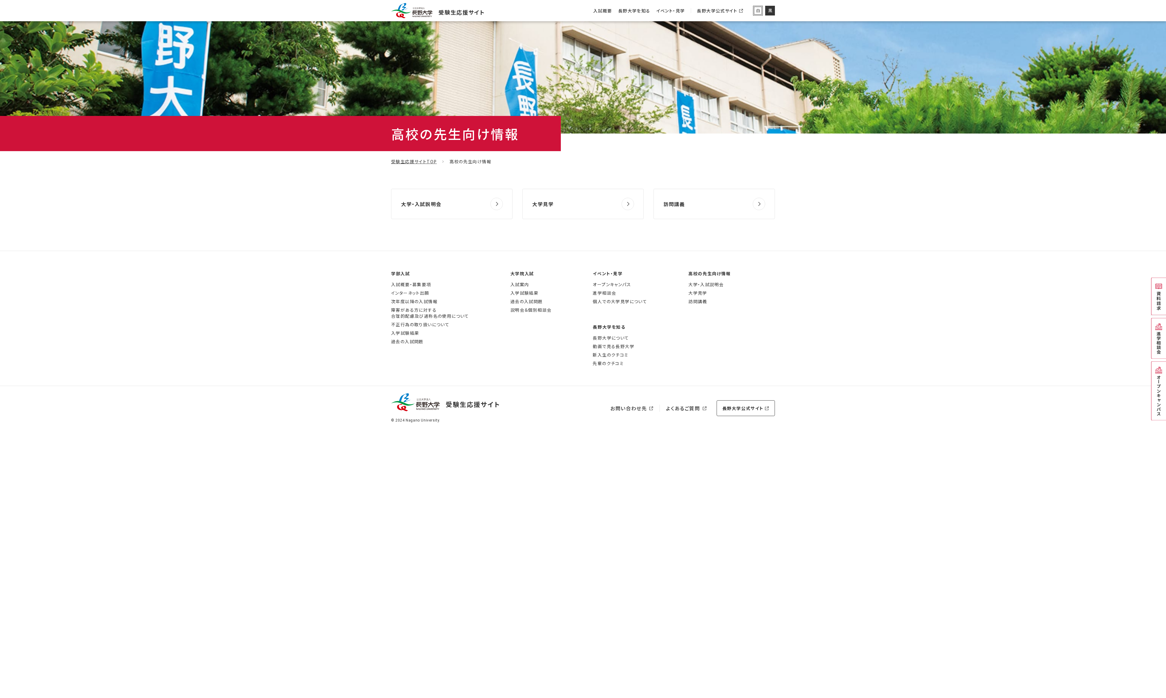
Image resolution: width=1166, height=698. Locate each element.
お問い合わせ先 (628, 408)
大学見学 (543, 204)
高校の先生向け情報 (709, 273)
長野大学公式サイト (717, 14)
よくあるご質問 (683, 408)
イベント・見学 (670, 11)
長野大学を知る (634, 11)
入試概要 (602, 11)
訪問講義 (674, 204)
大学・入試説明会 (421, 204)
